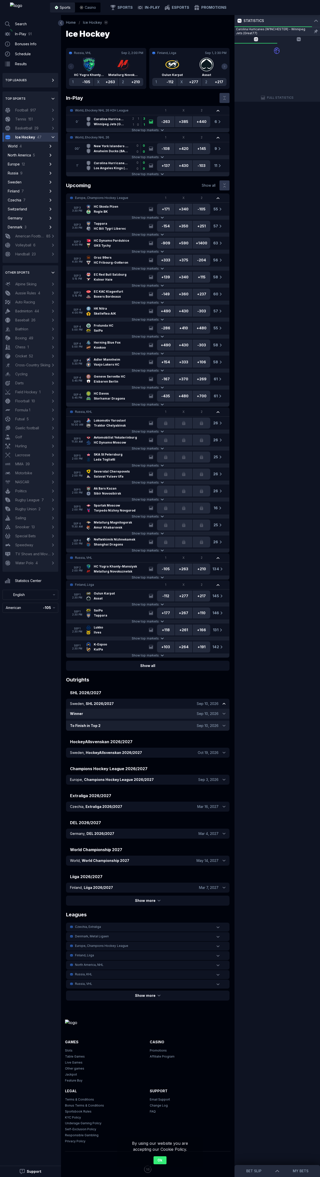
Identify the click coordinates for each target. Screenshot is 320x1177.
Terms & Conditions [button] (79, 1099)
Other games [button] (74, 1068)
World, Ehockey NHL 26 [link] (92, 137)
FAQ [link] (153, 1111)
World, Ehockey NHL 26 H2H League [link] (101, 110)
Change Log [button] (159, 1105)
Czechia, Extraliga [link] (88, 927)
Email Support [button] (160, 1099)
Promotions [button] (158, 1050)
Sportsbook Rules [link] (78, 1111)
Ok (160, 1160)
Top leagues (16, 80)
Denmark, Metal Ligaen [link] (92, 936)
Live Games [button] (73, 1062)
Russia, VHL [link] (83, 558)
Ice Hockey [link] (92, 22)
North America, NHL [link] (89, 965)
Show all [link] (209, 185)
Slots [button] (68, 1050)
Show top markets (145, 130)
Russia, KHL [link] (83, 412)
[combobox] (30, 595)
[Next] (225, 66)
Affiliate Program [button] (162, 1056)
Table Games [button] (75, 1056)
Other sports (17, 272)
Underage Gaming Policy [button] (83, 1123)
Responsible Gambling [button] (81, 1135)
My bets (300, 1171)
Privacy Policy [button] (75, 1141)
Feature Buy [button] (73, 1080)
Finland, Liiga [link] (84, 585)
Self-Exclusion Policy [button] (80, 1129)
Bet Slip (254, 1171)
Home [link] (71, 22)
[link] (27, 7)
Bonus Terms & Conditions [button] (84, 1105)
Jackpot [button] (71, 1074)
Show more (145, 900)
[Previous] (71, 66)
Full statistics (280, 97)
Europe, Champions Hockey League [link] (101, 198)
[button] (87, 7)
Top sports (15, 98)
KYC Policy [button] (73, 1117)
